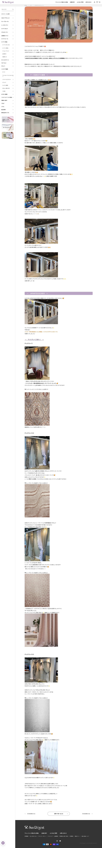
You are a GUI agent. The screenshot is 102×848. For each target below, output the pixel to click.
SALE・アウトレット (5, 18)
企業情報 (56, 836)
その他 (3, 91)
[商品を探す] (13, 9)
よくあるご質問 (53, 833)
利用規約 (71, 836)
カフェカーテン (4, 32)
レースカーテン (4, 25)
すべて (3, 72)
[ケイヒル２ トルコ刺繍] (41, 773)
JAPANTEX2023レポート (39, 5)
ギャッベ (3, 66)
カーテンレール (4, 38)
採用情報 (26, 836)
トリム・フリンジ (5, 51)
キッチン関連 (5, 85)
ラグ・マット (3, 63)
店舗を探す (44, 833)
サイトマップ (50, 836)
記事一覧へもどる (58, 813)
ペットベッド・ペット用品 (6, 97)
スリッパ (4, 82)
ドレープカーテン (5, 21)
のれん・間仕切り (6, 88)
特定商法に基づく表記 (64, 836)
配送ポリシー (77, 836)
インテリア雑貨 (4, 69)
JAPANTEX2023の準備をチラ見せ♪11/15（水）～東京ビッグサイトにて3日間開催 (44, 58)
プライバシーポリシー (42, 836)
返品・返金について (85, 836)
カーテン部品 (5, 48)
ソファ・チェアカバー (6, 79)
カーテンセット (4, 28)
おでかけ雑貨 (4, 94)
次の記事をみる (86, 813)
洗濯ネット (4, 56)
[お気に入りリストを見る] (97, 2)
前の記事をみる (31, 813)
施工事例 (3, 109)
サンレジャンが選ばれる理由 (32, 833)
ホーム (26, 5)
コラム (2, 106)
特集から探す (4, 100)
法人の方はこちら (33, 836)
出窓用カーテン (4, 35)
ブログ (30, 5)
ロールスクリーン (5, 60)
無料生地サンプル (5, 112)
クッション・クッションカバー (7, 76)
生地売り (4, 54)
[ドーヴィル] (41, 646)
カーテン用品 (4, 42)
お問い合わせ (63, 833)
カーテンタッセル (6, 44)
